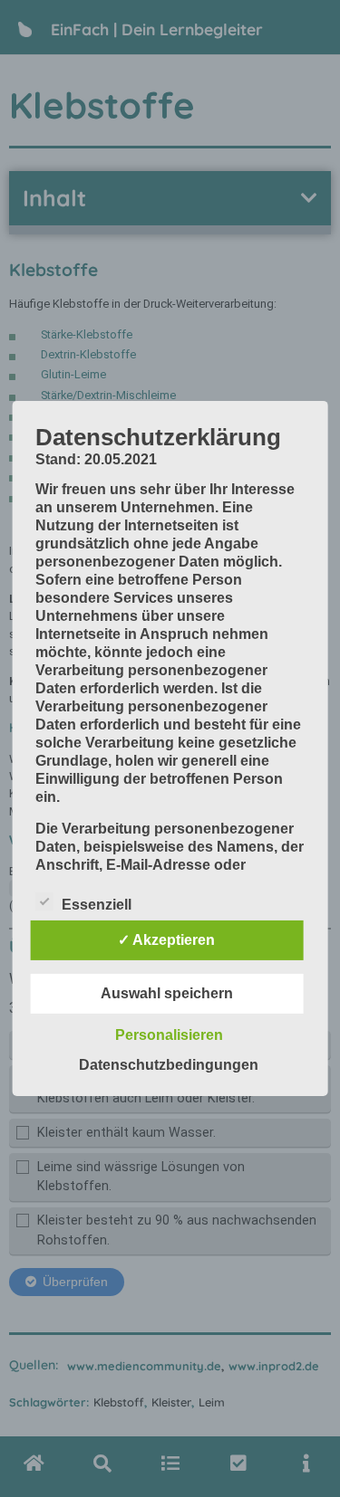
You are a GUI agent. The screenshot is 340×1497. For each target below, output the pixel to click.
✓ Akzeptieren (166, 940)
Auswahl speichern (167, 993)
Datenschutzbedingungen (168, 1065)
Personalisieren (169, 1035)
